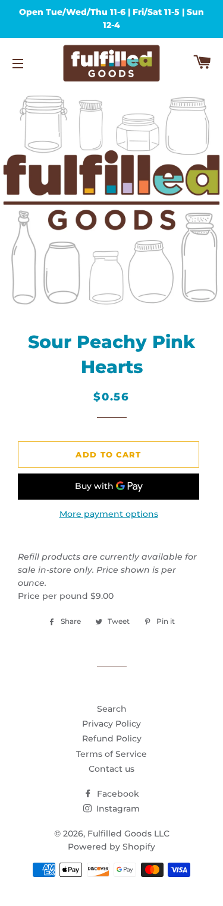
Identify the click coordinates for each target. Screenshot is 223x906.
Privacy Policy (111, 723)
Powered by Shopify (111, 846)
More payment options (108, 514)
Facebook (117, 793)
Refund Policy (112, 738)
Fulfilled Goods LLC (128, 833)
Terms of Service (111, 754)
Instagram (117, 808)
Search (112, 708)
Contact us (111, 768)
